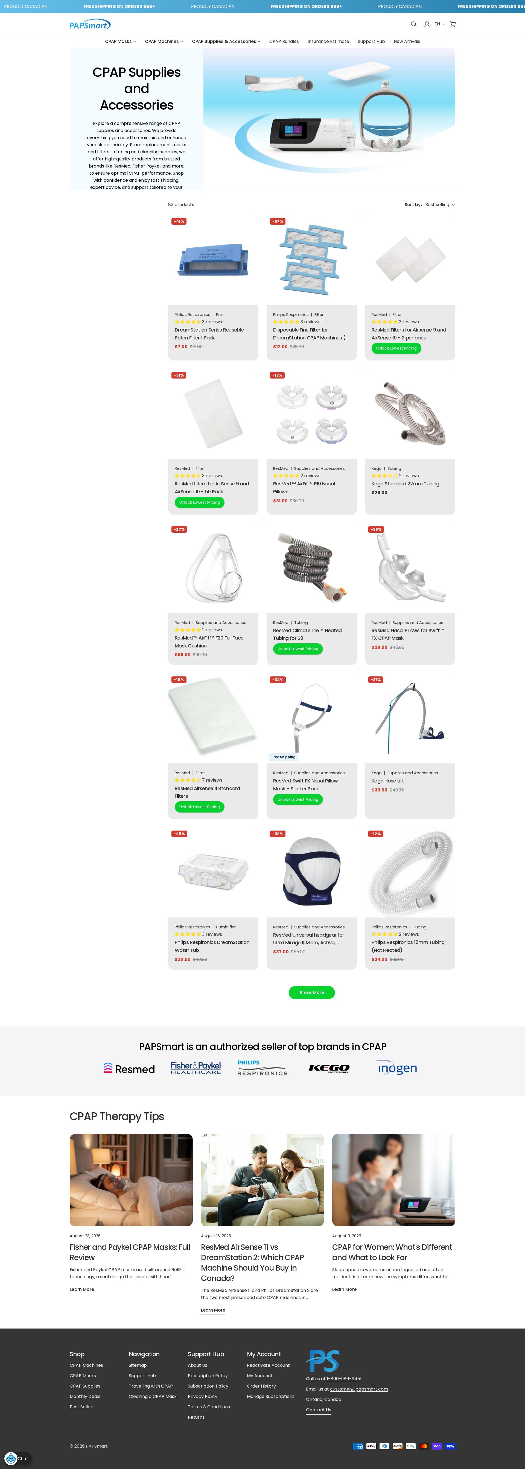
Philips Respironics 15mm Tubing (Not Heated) (408, 946)
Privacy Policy (202, 1396)
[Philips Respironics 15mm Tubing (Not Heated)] (410, 872)
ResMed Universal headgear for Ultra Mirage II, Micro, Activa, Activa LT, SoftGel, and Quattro (308, 939)
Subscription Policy (208, 1386)
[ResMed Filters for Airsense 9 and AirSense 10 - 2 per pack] (410, 260)
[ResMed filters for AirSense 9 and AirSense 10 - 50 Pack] (213, 414)
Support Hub (142, 1376)
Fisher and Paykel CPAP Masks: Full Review (130, 1252)
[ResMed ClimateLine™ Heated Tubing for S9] (312, 568)
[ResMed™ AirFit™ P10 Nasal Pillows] (312, 414)
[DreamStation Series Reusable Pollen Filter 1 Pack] (213, 260)
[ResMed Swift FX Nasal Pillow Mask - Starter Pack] (312, 718)
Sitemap (138, 1365)
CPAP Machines (86, 1365)
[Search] (413, 24)
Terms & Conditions (209, 1407)
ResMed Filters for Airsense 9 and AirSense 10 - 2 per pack (409, 333)
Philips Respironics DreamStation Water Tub (212, 946)
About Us (197, 1365)
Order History (261, 1386)
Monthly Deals (85, 1396)
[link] (129, 1068)
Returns (196, 1417)
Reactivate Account (268, 1365)
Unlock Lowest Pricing (396, 348)
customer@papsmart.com (359, 1389)
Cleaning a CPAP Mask (153, 1396)
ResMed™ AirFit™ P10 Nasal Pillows (304, 487)
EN (437, 24)
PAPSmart (97, 1446)
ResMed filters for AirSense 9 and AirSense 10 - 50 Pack (212, 487)
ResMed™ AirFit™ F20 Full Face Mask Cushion (209, 641)
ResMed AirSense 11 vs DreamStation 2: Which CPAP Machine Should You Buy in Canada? (252, 1263)
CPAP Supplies (85, 1386)
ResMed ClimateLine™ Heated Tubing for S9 (307, 634)
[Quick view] (250, 226)
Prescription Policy (208, 1376)
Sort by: (413, 204)
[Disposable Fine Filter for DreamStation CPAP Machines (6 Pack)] (312, 260)
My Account (260, 1376)
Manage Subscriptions (270, 1396)
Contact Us (318, 1410)
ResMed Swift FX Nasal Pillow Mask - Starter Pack (305, 784)
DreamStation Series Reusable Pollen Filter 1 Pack (209, 333)
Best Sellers (82, 1407)
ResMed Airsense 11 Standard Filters (207, 792)
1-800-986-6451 (344, 1379)
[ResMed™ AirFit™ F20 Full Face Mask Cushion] (213, 568)
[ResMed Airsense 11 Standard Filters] (213, 718)
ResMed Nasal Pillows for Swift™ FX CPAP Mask (408, 634)
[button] (188, 322)
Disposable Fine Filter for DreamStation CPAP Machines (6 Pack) (310, 334)
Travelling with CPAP (151, 1386)
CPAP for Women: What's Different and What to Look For (392, 1252)
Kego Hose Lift (388, 780)
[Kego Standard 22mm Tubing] (410, 414)
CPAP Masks (83, 1376)
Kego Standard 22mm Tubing (405, 483)
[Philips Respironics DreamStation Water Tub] (213, 872)
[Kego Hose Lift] (410, 718)
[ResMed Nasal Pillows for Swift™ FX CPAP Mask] (410, 568)
